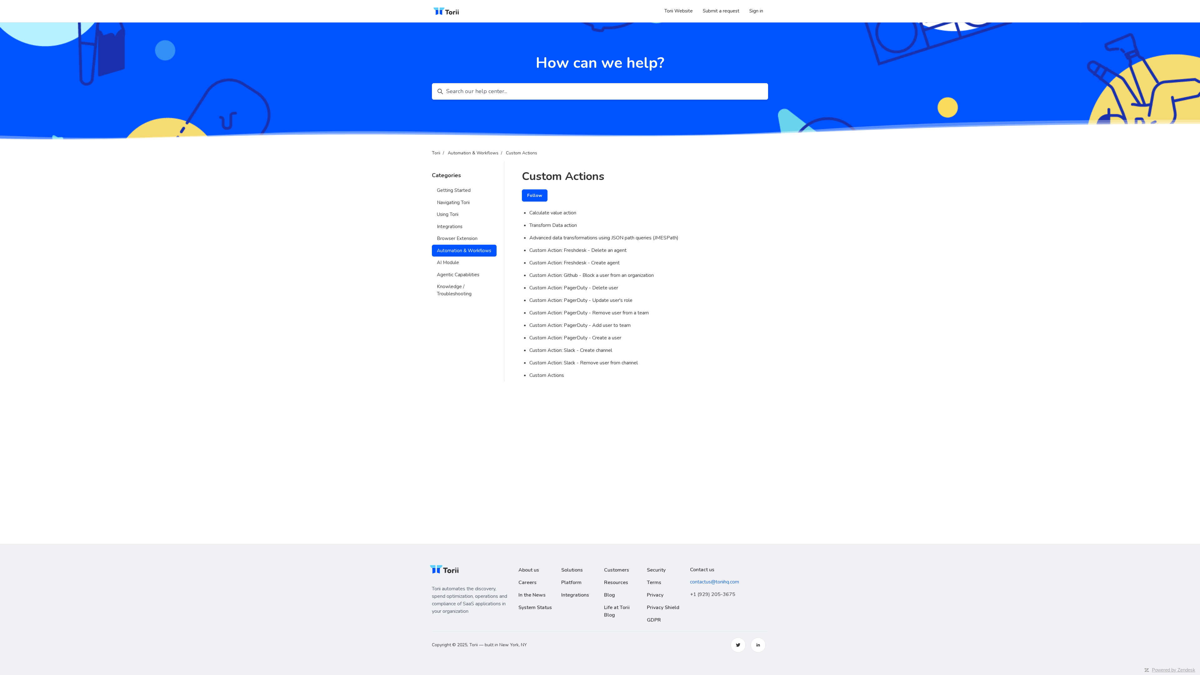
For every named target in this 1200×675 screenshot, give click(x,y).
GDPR (654, 620)
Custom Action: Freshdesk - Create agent (574, 262)
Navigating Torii (453, 202)
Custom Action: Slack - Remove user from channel (583, 362)
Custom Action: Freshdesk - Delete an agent (578, 250)
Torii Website (678, 11)
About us (528, 570)
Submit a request (721, 11)
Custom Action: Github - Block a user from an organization (591, 275)
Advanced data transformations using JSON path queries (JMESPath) (603, 237)
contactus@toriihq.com (714, 581)
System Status (535, 607)
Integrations (449, 226)
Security (656, 570)
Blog (609, 595)
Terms (654, 582)
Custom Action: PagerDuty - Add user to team (580, 325)
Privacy (655, 595)
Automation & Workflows (473, 153)
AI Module (448, 262)
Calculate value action (552, 212)
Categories (446, 175)
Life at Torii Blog (617, 611)
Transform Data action (553, 225)
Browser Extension (457, 238)
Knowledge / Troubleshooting (454, 290)
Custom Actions (521, 153)
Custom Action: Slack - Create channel (570, 350)
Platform (571, 582)
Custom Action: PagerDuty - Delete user (573, 287)
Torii (436, 153)
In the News (532, 595)
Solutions (572, 570)
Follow (534, 195)
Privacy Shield (663, 607)
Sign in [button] (756, 11)
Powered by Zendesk (1173, 669)
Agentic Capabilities (458, 275)
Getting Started (454, 190)
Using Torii (447, 214)
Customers (616, 570)
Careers (527, 582)
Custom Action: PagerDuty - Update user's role (580, 300)
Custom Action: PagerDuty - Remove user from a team (589, 312)
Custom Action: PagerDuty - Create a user (575, 337)
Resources (616, 582)
